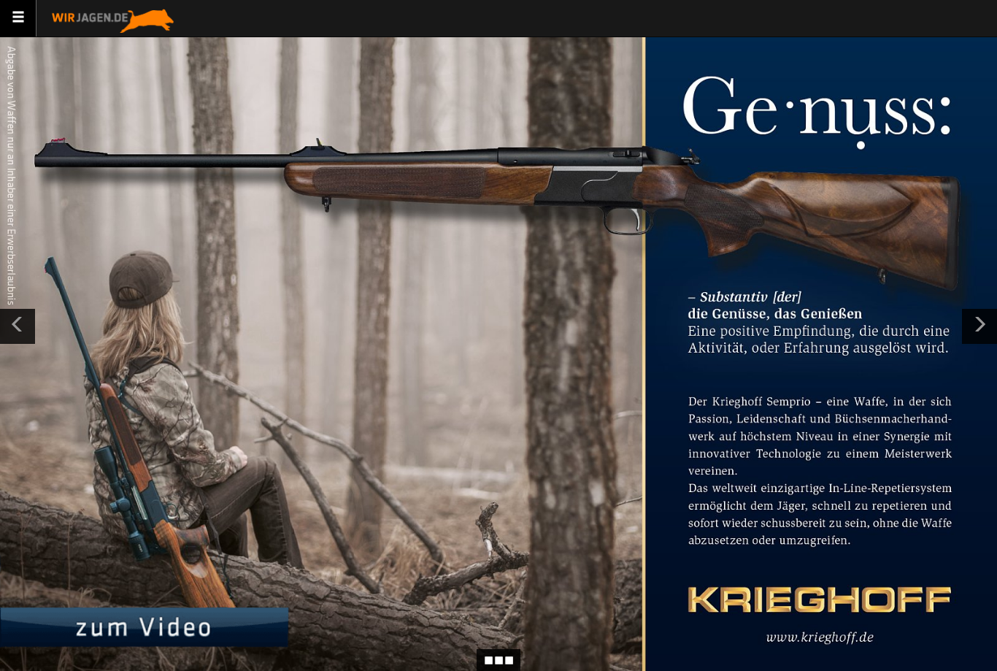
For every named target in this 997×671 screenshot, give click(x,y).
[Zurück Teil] (17, 326)
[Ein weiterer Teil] (979, 326)
